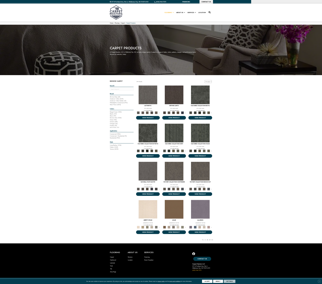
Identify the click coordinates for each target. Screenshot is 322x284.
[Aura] (148, 209)
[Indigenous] (147, 189)
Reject (218, 281)
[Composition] (204, 112)
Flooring (117, 23)
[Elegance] (178, 227)
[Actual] (148, 95)
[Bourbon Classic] (174, 209)
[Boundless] (147, 227)
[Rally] (178, 189)
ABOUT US (132, 252)
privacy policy (161, 281)
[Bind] (174, 133)
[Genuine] (147, 112)
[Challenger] (174, 171)
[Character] (195, 112)
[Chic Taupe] (152, 227)
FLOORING (115, 252)
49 (210, 240)
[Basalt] (200, 227)
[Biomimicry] (200, 95)
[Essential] (143, 189)
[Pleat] (178, 151)
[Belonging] (148, 171)
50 (212, 240)
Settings (229, 281)
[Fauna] (178, 112)
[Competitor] (173, 189)
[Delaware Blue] (156, 227)
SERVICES (148, 252)
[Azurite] (195, 227)
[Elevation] (173, 112)
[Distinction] (209, 112)
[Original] (156, 189)
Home (111, 23)
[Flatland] (182, 112)
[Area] (174, 95)
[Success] (182, 189)
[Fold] (173, 151)
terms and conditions (175, 281)
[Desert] (169, 112)
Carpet (123, 23)
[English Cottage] (182, 227)
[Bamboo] (143, 227)
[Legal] (152, 112)
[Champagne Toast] (169, 227)
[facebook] (193, 254)
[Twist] (182, 151)
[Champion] (169, 189)
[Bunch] (169, 151)
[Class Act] (173, 227)
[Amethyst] (200, 209)
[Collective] (200, 112)
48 (207, 240)
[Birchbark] (204, 227)
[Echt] (143, 112)
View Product (148, 118)
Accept (207, 281)
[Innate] (152, 189)
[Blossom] (209, 227)
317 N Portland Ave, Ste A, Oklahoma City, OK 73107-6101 (130, 2)
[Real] (156, 112)
